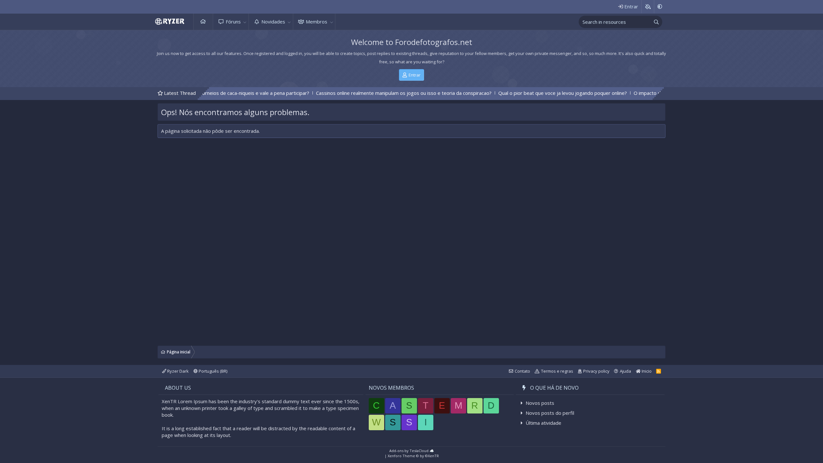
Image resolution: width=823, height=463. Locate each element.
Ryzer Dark (177, 371)
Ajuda (625, 371)
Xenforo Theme (413, 455)
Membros (316, 21)
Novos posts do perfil (550, 413)
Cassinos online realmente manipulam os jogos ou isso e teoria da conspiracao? (379, 93)
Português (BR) (212, 371)
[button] (245, 22)
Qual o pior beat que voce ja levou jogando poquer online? (538, 93)
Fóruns (233, 21)
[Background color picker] (647, 6)
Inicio (646, 371)
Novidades (273, 21)
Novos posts (540, 403)
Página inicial (203, 22)
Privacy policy (596, 371)
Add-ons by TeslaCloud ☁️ (411, 450)
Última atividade (543, 423)
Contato (522, 371)
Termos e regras (557, 371)
